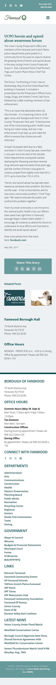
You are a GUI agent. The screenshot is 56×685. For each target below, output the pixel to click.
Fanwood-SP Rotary (15, 602)
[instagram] (11, 5)
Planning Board (13, 494)
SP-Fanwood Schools (16, 580)
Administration (13, 472)
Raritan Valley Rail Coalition (20, 613)
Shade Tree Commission (18, 517)
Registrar (9, 509)
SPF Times (10, 591)
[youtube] (21, 5)
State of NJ (10, 609)
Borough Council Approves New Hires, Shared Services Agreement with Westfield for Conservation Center (26, 639)
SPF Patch (10, 587)
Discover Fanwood (14, 573)
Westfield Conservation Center (21, 630)
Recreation (10, 502)
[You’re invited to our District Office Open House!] (14, 291)
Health (8, 487)
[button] (6, 298)
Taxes (7, 520)
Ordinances (11, 556)
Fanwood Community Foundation (23, 599)
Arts (6, 476)
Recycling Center (13, 506)
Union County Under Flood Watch (23, 624)
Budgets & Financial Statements (22, 545)
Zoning (8, 524)
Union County (12, 606)
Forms (7, 552)
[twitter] (16, 5)
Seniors (8, 513)
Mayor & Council (13, 537)
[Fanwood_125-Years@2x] (15, 16)
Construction (11, 483)
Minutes (9, 541)
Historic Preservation (16, 491)
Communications (14, 480)
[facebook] (5, 5)
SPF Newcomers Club (16, 595)
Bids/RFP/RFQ (12, 559)
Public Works (11, 498)
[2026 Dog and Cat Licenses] (41, 291)
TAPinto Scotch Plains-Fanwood (22, 584)
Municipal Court (13, 548)
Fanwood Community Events (20, 576)
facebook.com (18, 240)
